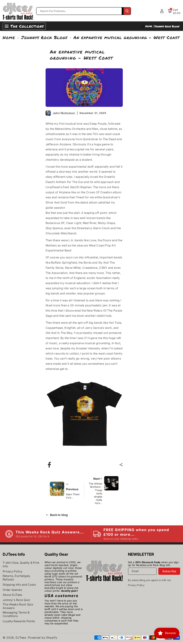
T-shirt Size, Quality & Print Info (21, 564)
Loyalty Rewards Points (19, 621)
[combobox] (79, 11)
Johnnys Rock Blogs (44, 37)
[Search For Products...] (127, 11)
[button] (121, 465)
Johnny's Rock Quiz (16, 600)
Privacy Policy (12, 571)
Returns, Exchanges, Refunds (17, 577)
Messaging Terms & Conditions (16, 614)
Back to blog (59, 515)
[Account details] (162, 11)
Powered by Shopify (42, 637)
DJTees (21, 637)
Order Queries (12, 590)
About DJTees (12, 595)
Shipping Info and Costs (19, 584)
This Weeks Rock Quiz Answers (18, 606)
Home (9, 37)
